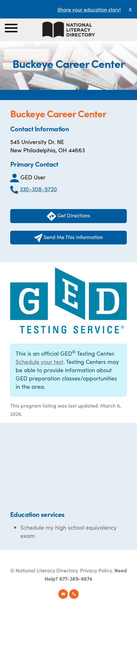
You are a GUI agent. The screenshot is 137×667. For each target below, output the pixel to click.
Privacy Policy (96, 570)
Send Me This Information (72, 236)
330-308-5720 (38, 189)
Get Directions (73, 215)
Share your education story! (89, 9)
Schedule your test (39, 362)
